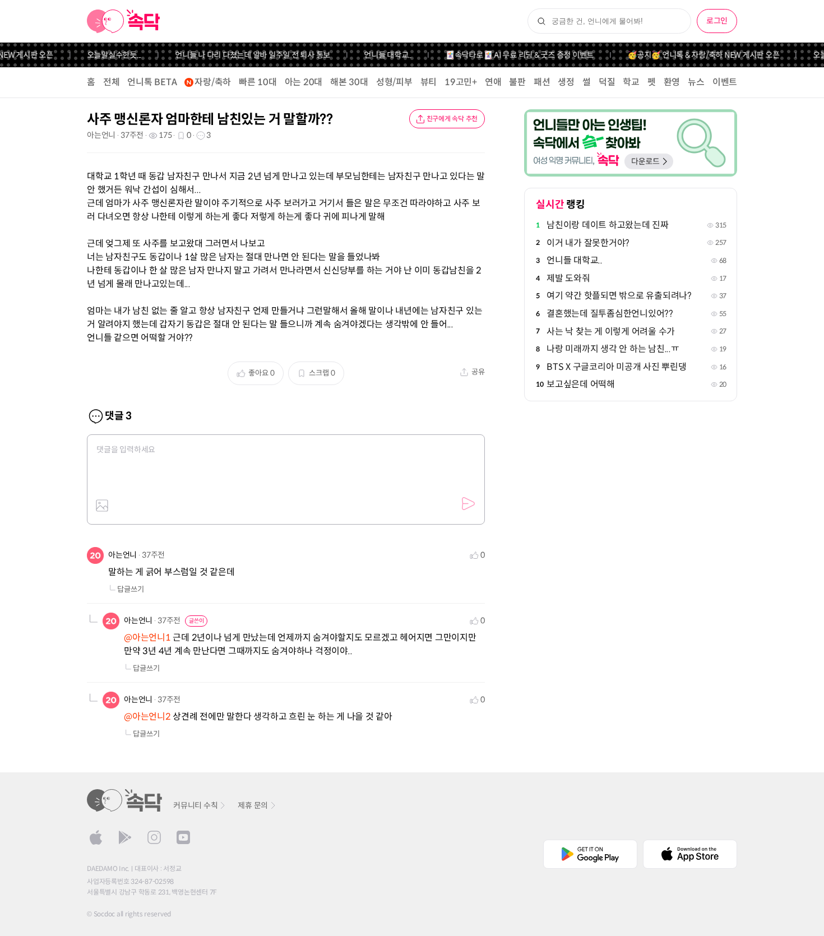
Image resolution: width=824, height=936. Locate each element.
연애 (493, 82)
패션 (542, 82)
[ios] (96, 837)
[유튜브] (183, 837)
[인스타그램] (154, 837)
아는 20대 (304, 82)
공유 (478, 372)
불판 (517, 82)
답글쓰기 (130, 589)
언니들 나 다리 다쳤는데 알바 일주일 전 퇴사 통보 (243, 55)
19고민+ (461, 82)
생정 (566, 82)
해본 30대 (349, 82)
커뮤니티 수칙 (195, 805)
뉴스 (696, 82)
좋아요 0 (261, 373)
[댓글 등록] (468, 503)
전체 (111, 82)
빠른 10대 (258, 82)
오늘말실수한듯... (104, 55)
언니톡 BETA (152, 82)
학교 (631, 82)
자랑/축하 (213, 82)
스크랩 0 (322, 373)
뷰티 (428, 82)
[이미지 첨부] (102, 505)
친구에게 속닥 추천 (452, 118)
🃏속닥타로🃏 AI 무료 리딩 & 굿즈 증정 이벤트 (510, 55)
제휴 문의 (253, 805)
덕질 (607, 82)
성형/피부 (394, 82)
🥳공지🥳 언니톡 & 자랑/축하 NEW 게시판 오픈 (694, 55)
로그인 (717, 21)
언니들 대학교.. (378, 55)
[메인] (123, 21)
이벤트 (724, 82)
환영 (672, 82)
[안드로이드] (125, 837)
